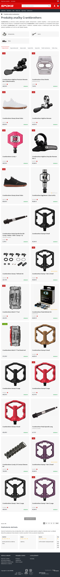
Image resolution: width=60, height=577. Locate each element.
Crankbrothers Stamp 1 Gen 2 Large (13, 503)
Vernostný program (6, 560)
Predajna (18, 558)
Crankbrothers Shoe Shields (40, 79)
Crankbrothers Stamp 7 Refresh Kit (13, 274)
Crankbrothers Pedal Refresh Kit (42, 312)
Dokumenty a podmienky (7, 562)
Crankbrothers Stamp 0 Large (11, 388)
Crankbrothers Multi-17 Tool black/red (14, 350)
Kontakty (13, 1)
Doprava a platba (5, 1)
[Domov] (1, 14)
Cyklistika (3, 10)
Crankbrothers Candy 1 (9, 156)
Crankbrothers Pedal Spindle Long (42, 426)
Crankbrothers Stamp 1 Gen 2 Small (42, 274)
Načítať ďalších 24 (30, 518)
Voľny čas (18, 10)
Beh (13, 10)
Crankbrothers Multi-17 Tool (11, 312)
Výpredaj (23, 10)
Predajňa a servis (20, 555)
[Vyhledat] (49, 5)
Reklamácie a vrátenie (6, 563)
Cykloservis (29, 10)
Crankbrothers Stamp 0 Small (41, 233)
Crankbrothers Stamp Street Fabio (13, 118)
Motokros (9, 10)
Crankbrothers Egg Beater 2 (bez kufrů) (43, 195)
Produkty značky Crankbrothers (11, 14)
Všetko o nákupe (5, 555)
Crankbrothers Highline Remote (41, 118)
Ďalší (57, 523)
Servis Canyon (19, 562)
